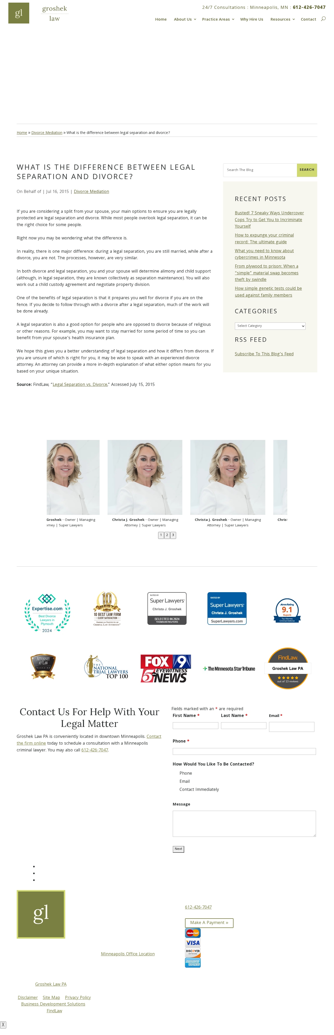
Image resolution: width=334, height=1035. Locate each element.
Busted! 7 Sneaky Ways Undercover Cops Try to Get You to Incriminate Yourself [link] (269, 220)
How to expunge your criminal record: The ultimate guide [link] (264, 239)
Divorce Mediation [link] (91, 192)
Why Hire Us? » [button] (42, 90)
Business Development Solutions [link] (53, 1004)
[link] (44, 13)
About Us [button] (183, 19)
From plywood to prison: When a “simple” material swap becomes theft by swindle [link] (267, 273)
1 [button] (161, 535)
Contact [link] (308, 19)
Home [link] (161, 19)
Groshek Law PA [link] (51, 984)
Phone (181, 741)
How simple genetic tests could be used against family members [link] (268, 292)
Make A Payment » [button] (209, 923)
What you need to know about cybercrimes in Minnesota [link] (264, 255)
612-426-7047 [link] (309, 8)
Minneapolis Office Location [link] (128, 954)
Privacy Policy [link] (78, 998)
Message (181, 804)
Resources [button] (280, 19)
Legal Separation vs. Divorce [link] (80, 385)
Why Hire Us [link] (251, 19)
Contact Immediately (199, 790)
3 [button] (173, 535)
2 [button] (167, 535)
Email (275, 716)
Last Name (234, 716)
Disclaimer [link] (28, 998)
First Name (186, 716)
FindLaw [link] (54, 1011)
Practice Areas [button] (216, 19)
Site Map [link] (51, 998)
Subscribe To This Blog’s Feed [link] (264, 354)
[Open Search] (323, 18)
